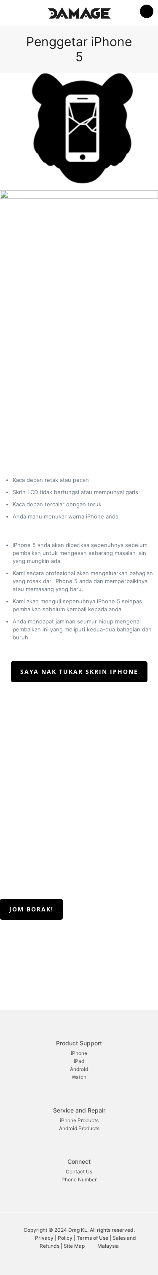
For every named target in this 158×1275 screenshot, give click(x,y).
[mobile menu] (146, 12)
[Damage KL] (79, 12)
